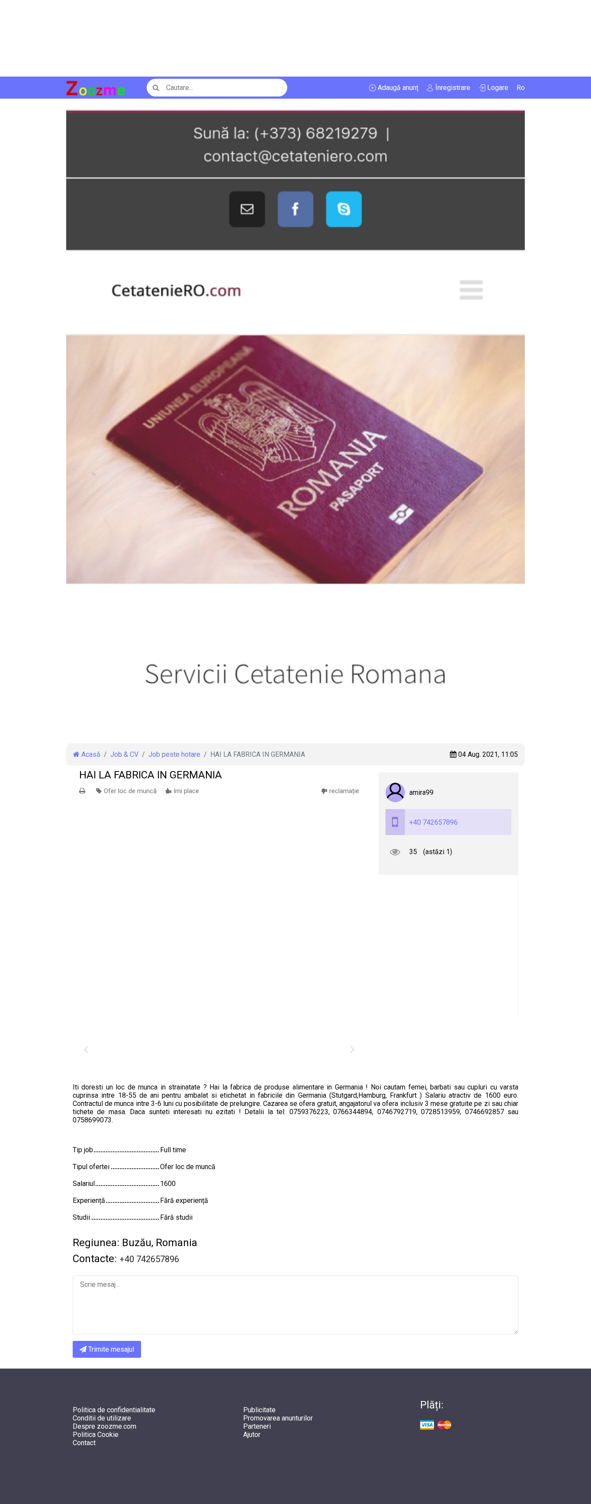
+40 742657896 (433, 822)
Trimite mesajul (110, 1349)
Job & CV (124, 754)
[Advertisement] (259, 38)
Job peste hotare (174, 754)
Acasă (90, 754)
